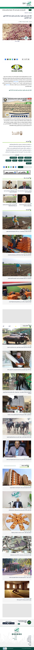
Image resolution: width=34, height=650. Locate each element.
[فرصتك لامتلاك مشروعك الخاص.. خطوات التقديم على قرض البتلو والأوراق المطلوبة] (17, 426)
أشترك (19, 623)
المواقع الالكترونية (13, 157)
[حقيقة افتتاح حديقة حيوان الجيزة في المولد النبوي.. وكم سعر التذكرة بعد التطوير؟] (17, 336)
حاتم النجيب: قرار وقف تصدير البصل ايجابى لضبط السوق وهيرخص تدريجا (24, 191)
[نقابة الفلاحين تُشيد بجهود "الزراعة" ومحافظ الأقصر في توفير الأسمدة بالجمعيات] (17, 244)
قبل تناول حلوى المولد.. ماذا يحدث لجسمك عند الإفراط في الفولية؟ (21, 532)
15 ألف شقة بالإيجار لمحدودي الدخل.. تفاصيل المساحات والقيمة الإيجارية (20, 487)
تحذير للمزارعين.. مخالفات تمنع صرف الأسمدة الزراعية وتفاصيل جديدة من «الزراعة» (19, 148)
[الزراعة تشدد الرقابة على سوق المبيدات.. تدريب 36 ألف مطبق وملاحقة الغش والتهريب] (17, 220)
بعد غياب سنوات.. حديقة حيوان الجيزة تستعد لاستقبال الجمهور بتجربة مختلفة (20, 577)
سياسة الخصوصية (15, 638)
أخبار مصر (30, 635)
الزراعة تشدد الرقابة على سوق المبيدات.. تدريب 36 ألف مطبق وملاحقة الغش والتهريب (18, 231)
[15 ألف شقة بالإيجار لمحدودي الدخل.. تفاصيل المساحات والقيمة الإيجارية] (17, 477)
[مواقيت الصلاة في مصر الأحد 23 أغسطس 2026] (17, 589)
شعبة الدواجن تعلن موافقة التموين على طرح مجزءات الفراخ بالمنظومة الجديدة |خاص (18, 459)
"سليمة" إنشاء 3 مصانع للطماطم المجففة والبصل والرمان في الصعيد (25, 205)
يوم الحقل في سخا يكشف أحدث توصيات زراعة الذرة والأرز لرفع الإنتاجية (20, 144)
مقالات (30, 642)
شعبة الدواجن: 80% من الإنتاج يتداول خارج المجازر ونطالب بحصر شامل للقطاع (20, 510)
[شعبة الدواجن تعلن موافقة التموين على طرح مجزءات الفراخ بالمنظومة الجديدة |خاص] (17, 448)
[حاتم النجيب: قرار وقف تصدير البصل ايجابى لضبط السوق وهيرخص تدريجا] (24, 184)
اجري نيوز (20, 160)
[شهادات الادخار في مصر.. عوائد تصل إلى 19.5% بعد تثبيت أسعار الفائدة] (17, 544)
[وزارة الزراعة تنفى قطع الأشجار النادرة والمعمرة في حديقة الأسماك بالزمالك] (9, 198)
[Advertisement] (17, 51)
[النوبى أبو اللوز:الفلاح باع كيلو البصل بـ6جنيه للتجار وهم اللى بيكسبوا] (9, 184)
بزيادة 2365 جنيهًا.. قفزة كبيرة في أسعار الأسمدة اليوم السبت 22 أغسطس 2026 (19, 369)
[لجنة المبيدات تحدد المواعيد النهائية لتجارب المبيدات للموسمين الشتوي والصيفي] (17, 267)
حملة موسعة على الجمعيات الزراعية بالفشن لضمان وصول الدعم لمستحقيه (20, 146)
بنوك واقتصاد (29, 641)
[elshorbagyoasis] (17, 133)
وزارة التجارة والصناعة (27, 160)
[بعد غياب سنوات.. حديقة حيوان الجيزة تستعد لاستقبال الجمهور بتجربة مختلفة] (17, 566)
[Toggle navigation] (29, 7)
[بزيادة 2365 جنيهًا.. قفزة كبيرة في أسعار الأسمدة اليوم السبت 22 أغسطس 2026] (17, 359)
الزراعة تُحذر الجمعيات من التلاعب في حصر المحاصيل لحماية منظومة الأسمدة (20, 301)
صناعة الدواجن (29, 638)
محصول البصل (8, 160)
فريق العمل (15, 639)
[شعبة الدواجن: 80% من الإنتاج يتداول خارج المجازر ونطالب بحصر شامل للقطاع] (17, 499)
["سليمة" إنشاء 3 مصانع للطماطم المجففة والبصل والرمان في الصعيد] (24, 198)
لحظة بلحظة (24, 465)
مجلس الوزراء (21, 157)
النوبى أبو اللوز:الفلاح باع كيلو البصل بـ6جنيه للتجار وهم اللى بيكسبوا (10, 191)
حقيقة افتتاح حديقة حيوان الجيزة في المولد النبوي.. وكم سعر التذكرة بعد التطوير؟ (19, 347)
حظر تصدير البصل (15, 81)
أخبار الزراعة (26, 12)
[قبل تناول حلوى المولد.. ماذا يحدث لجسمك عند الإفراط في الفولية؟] (17, 522)
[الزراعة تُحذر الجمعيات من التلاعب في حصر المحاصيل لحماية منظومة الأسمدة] (17, 291)
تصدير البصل (15, 160)
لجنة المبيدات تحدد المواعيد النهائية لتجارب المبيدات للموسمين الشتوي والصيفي (19, 278)
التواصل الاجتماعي (28, 157)
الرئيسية (30, 12)
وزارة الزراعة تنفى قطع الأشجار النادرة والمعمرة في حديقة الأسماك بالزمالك (10, 205)
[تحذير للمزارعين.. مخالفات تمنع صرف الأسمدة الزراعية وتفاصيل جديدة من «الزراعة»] (17, 404)
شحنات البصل (8, 84)
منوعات (30, 645)
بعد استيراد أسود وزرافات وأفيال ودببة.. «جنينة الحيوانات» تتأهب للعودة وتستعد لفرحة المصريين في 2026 (17, 393)
